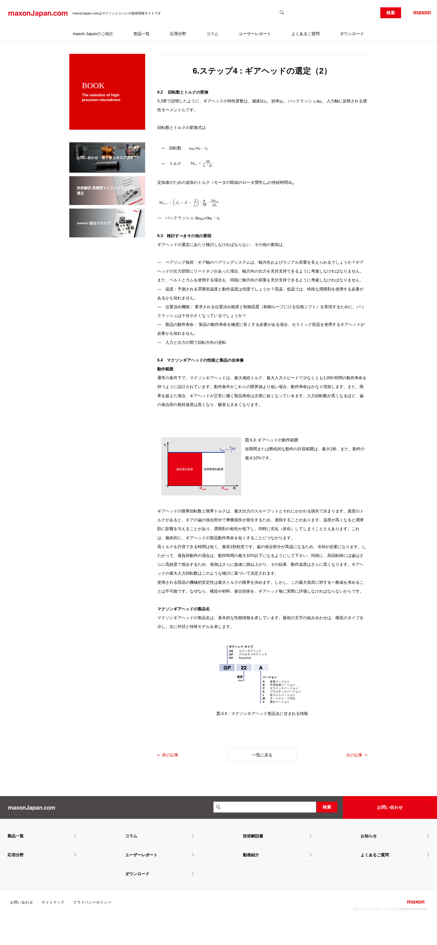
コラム (212, 34)
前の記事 (170, 755)
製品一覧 (142, 34)
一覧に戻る (262, 755)
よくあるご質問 (305, 34)
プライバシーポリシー (92, 902)
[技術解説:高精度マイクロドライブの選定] (107, 201)
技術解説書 (253, 836)
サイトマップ (53, 902)
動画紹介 (251, 855)
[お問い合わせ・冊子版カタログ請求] (107, 169)
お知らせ (369, 836)
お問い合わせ (390, 807)
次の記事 (354, 755)
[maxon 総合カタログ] (107, 234)
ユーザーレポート (255, 34)
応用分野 (178, 34)
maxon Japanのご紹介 (93, 34)
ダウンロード (352, 34)
